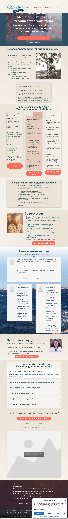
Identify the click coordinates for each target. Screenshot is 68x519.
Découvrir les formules (34, 42)
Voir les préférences (60, 513)
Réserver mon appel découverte (44, 243)
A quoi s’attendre (29, 510)
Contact (21, 10)
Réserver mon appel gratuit (15, 166)
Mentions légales (24, 512)
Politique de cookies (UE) (13, 512)
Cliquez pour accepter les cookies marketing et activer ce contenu (34, 454)
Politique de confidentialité (54, 516)
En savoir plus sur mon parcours (26, 356)
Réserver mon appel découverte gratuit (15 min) (34, 418)
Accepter (39, 513)
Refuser (49, 513)
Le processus (34, 213)
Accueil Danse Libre (11, 510)
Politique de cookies (44, 516)
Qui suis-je (20, 510)
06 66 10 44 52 (42, 427)
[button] (65, 500)
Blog (58, 7)
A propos (27, 7)
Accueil (21, 7)
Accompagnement (37, 7)
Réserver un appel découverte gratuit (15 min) (33, 38)
